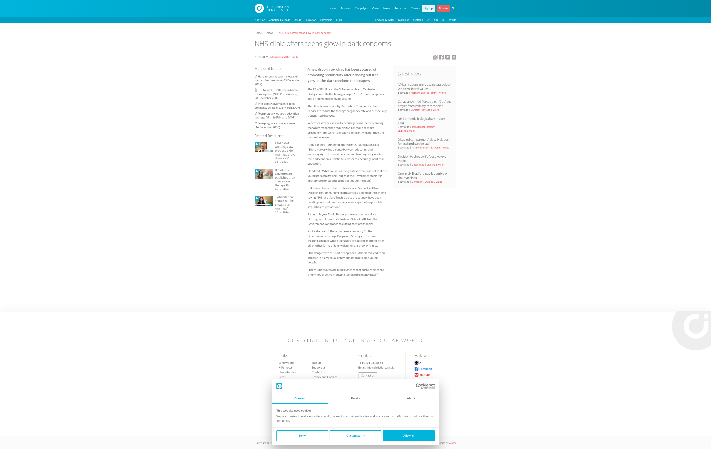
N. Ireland (403, 19)
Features (346, 8)
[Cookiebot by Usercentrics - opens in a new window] (418, 386)
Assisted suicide (420, 147)
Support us (319, 367)
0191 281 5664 (373, 362)
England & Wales (384, 19)
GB (436, 19)
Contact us (319, 372)
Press (282, 377)
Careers (415, 8)
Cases (375, 8)
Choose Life (418, 164)
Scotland (418, 19)
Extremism (326, 19)
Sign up (428, 8)
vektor (452, 442)
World (452, 19)
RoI (443, 19)
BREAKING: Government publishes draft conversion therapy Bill (285, 177)
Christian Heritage (279, 19)
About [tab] (411, 398)
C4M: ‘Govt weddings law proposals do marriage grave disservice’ (285, 150)
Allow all (408, 435)
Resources (400, 8)
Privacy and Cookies (324, 377)
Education (310, 19)
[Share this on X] (435, 56)
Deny (302, 435)
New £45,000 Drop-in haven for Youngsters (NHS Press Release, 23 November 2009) (276, 94)
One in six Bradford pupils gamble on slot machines (423, 175)
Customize (353, 435)
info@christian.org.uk (380, 367)
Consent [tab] (300, 398)
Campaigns (361, 8)
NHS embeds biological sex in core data (421, 120)
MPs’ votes (285, 367)
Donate (443, 8)
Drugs (297, 19)
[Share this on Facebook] (441, 56)
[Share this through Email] (447, 56)
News (333, 8)
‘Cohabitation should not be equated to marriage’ (284, 203)
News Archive (287, 372)
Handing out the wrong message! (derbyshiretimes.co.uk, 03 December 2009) (277, 80)
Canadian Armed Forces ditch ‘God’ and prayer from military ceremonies (424, 103)
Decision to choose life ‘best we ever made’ (423, 158)
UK (428, 19)
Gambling (417, 181)
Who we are (286, 362)
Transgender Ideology (423, 126)
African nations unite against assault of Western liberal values (424, 86)
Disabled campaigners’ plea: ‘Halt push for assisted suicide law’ (424, 141)
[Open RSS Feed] (454, 56)
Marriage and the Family (284, 56)
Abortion (260, 19)
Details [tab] (355, 398)
